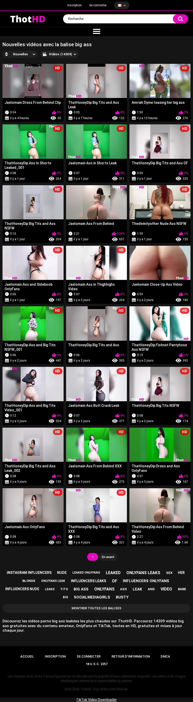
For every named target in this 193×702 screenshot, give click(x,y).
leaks (50, 589)
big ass (81, 589)
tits (64, 589)
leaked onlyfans (86, 572)
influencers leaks (88, 581)
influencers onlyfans (146, 581)
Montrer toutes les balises (96, 608)
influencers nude (22, 589)
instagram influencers (29, 573)
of (114, 581)
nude (62, 573)
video (166, 589)
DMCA (165, 656)
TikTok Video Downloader (96, 700)
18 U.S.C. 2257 (97, 664)
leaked (113, 572)
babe (182, 589)
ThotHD (85, 689)
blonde (28, 581)
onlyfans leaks (143, 572)
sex (169, 573)
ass (123, 589)
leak (137, 589)
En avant (108, 557)
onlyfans (104, 589)
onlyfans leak (53, 581)
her (181, 573)
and (151, 589)
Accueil (27, 656)
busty (122, 597)
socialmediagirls (92, 597)
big (65, 597)
